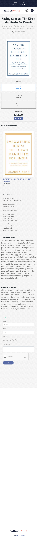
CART (21, 5)
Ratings (5, 336)
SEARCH (14, 5)
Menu (33, 10)
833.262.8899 (20, 2)
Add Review (5, 318)
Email (4, 329)
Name (4, 321)
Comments (6, 345)
